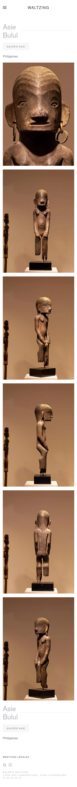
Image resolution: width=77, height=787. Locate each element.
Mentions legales (16, 756)
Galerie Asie (16, 46)
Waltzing (38, 7)
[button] (5, 7)
